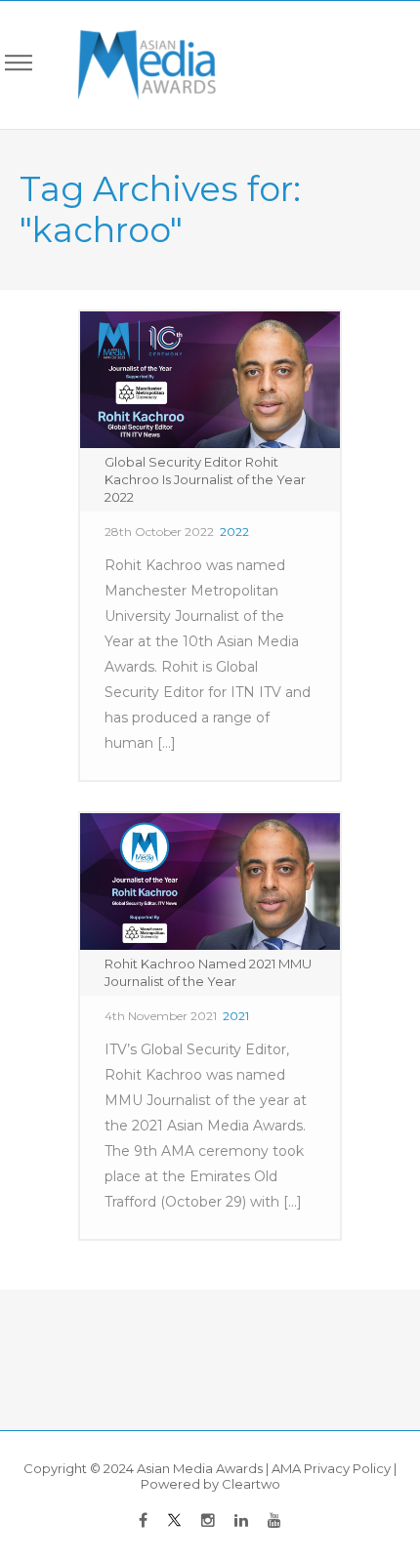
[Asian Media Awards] (133, 65)
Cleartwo (251, 1484)
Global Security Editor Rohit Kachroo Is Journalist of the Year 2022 (205, 479)
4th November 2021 (161, 1015)
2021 (236, 1015)
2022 (234, 531)
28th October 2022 (159, 531)
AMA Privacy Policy (331, 1468)
